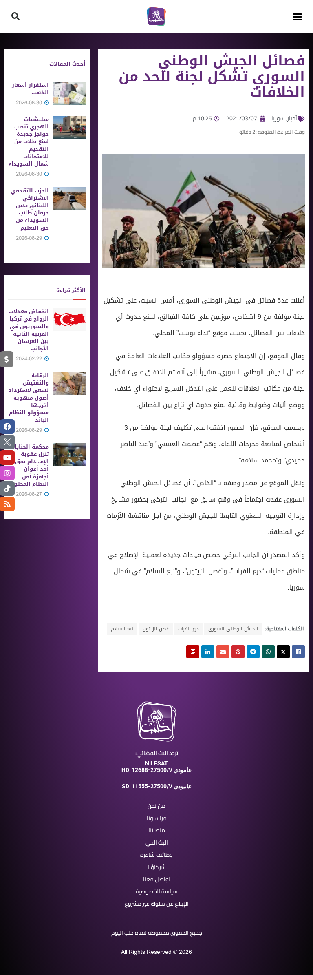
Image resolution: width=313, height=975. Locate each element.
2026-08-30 (30, 102)
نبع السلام (122, 628)
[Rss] (7, 504)
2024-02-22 (30, 359)
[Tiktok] (7, 488)
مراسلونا (157, 818)
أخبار (292, 118)
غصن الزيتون (156, 628)
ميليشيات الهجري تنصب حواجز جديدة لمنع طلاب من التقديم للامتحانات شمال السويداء (29, 141)
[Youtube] (7, 457)
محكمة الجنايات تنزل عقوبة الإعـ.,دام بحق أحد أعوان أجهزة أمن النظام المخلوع (29, 465)
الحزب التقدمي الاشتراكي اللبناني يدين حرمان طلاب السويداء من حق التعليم (30, 209)
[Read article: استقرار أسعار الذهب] (69, 93)
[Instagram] (7, 473)
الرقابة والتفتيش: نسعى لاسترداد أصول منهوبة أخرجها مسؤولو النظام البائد (29, 397)
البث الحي (156, 842)
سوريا (278, 118)
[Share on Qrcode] (192, 651)
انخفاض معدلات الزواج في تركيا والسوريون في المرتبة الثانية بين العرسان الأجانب (29, 330)
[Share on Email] (222, 651)
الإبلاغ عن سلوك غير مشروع (157, 903)
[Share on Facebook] (298, 651)
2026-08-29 (30, 238)
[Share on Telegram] (253, 651)
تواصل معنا (156, 879)
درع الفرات (188, 628)
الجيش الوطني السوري (233, 628)
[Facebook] (7, 426)
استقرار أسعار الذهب (30, 88)
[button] (297, 16)
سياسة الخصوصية (157, 891)
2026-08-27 (30, 494)
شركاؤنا (157, 867)
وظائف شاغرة (156, 854)
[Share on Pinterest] (238, 651)
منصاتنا (156, 830)
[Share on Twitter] (283, 651)
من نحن (156, 805)
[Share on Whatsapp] (268, 651)
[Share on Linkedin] (207, 651)
